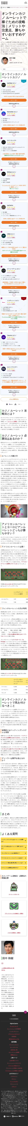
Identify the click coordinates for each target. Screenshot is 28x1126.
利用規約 (14, 1036)
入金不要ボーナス (14, 1060)
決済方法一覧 (14, 1050)
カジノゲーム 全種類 (14, 1052)
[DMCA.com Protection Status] (21, 1116)
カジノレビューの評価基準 (14, 1029)
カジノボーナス (14, 1047)
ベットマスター (14, 1081)
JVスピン (14, 1079)
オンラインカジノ (14, 1044)
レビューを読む (11, 86)
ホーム (4, 7)
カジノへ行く (14, 100)
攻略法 (8, 7)
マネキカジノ (14, 1076)
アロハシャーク (14, 1084)
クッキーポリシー (14, 1031)
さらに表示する (14, 399)
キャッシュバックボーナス (14, 1063)
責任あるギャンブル (14, 1039)
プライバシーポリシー (14, 1034)
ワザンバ (14, 1086)
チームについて (14, 1026)
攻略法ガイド (14, 1055)
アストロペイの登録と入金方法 (14, 1068)
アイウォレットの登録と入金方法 (14, 1070)
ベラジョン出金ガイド (14, 1065)
